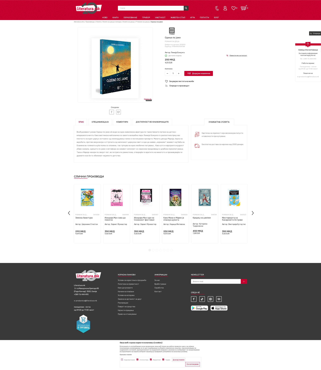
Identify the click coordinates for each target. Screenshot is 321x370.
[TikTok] (202, 299)
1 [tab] (149, 250)
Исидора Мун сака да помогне (115, 219)
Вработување (160, 284)
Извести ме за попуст (238, 55)
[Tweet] (118, 112)
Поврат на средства (126, 307)
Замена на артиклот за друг (130, 299)
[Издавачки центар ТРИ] (172, 31)
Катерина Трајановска (200, 225)
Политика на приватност (128, 284)
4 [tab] (160, 250)
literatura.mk (79, 22)
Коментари (122, 122)
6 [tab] (168, 250)
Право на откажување (127, 314)
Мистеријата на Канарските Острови (232, 219)
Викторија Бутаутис (237, 224)
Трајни (167, 360)
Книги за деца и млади (112, 22)
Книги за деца (128, 22)
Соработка (159, 288)
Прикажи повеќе (126, 354)
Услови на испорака (126, 295)
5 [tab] (164, 250)
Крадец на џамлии (202, 218)
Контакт (158, 292)
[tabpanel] (87, 213)
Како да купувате (125, 288)
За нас (157, 280)
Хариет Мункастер (119, 224)
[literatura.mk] (89, 8)
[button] (206, 81)
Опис (81, 122)
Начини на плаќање (126, 292)
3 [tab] (157, 250)
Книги (98, 22)
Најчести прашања (126, 310)
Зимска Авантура (84, 218)
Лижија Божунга (178, 53)
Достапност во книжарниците (152, 122)
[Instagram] (210, 299)
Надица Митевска (177, 224)
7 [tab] (171, 250)
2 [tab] (153, 250)
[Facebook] (111, 112)
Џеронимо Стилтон (90, 224)
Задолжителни (129, 360)
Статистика (144, 360)
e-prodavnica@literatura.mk (308, 77)
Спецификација (100, 122)
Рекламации (123, 303)
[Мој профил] (226, 8)
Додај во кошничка (201, 73)
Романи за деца (142, 22)
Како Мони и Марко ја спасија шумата (173, 219)
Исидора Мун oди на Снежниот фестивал (144, 219)
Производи (90, 22)
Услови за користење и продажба (132, 280)
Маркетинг (157, 360)
